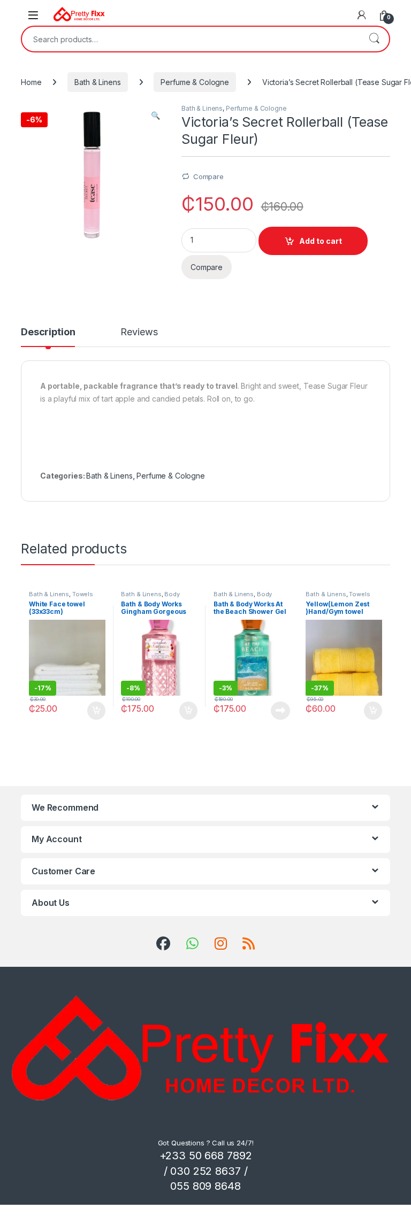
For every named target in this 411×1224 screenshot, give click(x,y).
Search (374, 39)
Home (31, 82)
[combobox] (190, 39)
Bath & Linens (97, 82)
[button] (155, 115)
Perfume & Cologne (195, 82)
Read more (280, 711)
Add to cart (320, 240)
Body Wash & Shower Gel (150, 597)
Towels (82, 594)
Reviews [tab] (138, 332)
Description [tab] (48, 332)
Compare (208, 176)
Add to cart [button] (96, 711)
